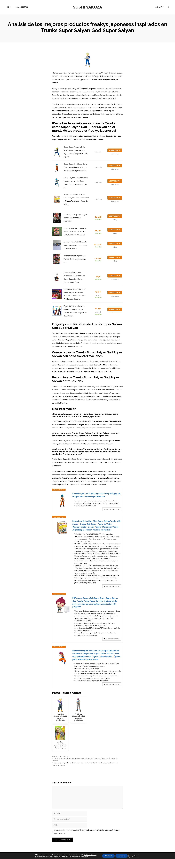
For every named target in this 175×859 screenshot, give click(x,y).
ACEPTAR (108, 856)
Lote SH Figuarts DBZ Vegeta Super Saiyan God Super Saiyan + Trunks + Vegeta (76, 245)
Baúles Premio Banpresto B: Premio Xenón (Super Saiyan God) (75, 259)
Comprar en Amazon (113, 509)
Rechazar (121, 856)
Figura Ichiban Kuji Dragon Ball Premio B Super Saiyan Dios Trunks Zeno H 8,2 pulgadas (75, 231)
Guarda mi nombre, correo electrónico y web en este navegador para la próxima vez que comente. (87, 831)
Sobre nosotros (21, 7)
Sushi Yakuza (87, 7)
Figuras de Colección (61, 756)
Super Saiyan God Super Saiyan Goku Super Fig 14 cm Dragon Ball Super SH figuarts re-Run (76, 167)
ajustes (85, 857)
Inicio (8, 7)
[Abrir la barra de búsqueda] (168, 7)
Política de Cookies (90, 855)
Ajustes (133, 856)
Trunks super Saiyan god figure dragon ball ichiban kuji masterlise (75, 218)
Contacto (159, 7)
